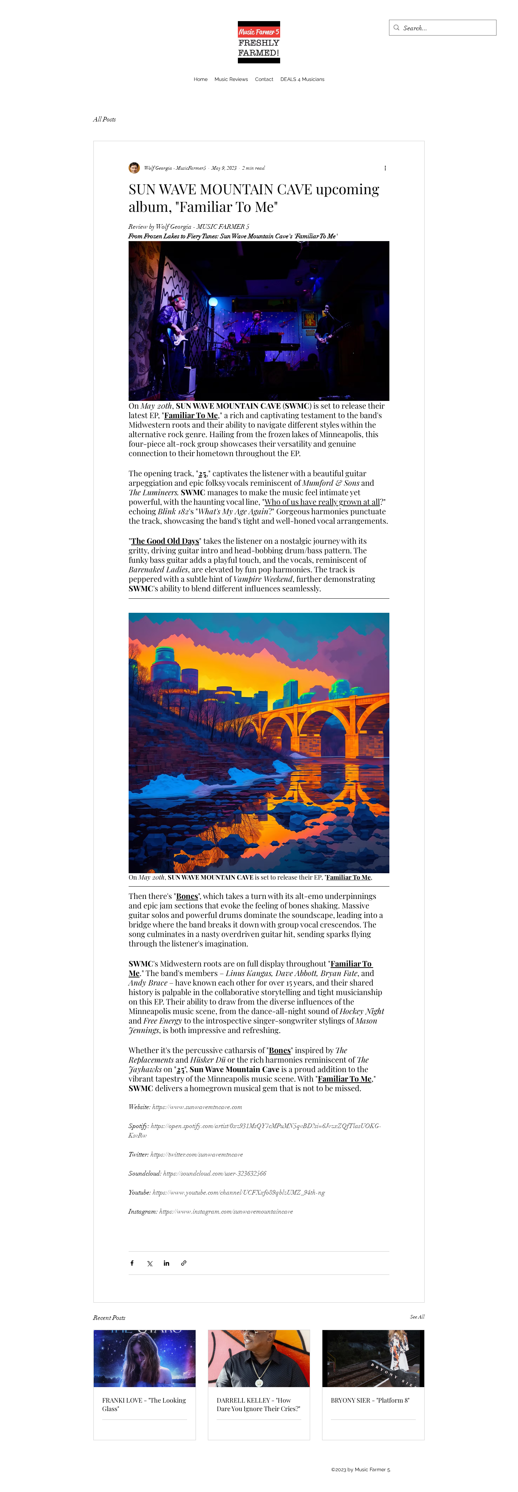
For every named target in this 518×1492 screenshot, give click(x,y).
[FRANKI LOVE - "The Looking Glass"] (145, 1358)
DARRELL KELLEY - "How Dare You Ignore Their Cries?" (258, 1404)
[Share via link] (183, 1263)
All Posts (104, 119)
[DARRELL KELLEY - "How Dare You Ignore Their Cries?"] (259, 1358)
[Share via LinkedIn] (166, 1263)
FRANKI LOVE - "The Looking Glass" (144, 1404)
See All (417, 1317)
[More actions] (385, 168)
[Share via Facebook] (132, 1263)
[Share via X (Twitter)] (149, 1263)
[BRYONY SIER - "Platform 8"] (373, 1358)
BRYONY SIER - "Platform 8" (370, 1400)
